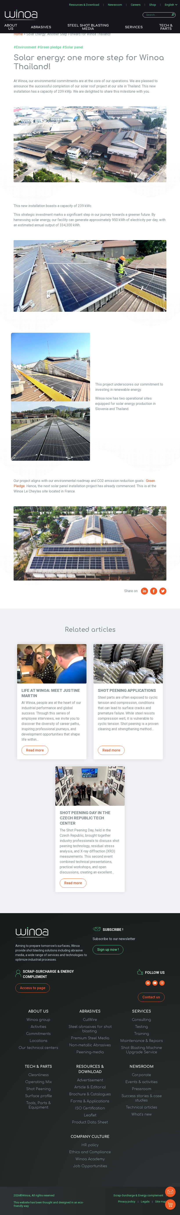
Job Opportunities (90, 1166)
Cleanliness (38, 1075)
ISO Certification (90, 1108)
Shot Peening (38, 1089)
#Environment (25, 47)
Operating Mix (38, 1082)
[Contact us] (170, 1192)
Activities (38, 1027)
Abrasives (41, 27)
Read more (35, 750)
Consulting (141, 1020)
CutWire (90, 1020)
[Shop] (170, 1204)
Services (134, 27)
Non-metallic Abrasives (90, 1045)
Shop (152, 4)
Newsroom (115, 4)
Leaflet (90, 1115)
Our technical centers (38, 1048)
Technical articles (141, 1107)
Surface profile (38, 1096)
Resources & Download (84, 4)
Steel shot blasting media (88, 27)
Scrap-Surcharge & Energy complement (138, 1195)
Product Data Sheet (90, 1122)
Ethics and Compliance (90, 1152)
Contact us (151, 997)
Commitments (38, 1034)
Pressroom (141, 1089)
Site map (160, 1201)
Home (18, 34)
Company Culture (90, 1137)
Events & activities (141, 1082)
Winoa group (38, 1020)
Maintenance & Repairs (141, 1041)
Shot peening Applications (127, 690)
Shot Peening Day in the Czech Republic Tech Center (85, 817)
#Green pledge (49, 47)
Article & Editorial (90, 1087)
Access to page (32, 988)
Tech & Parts (166, 27)
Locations (38, 1041)
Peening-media (90, 1052)
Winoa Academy (90, 1159)
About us (10, 27)
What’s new (141, 1114)
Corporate (141, 1075)
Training (141, 1034)
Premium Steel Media (90, 1038)
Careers (135, 4)
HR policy (90, 1145)
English (169, 4)
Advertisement (90, 1080)
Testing (141, 1027)
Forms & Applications (90, 1101)
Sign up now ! (108, 950)
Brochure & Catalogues (90, 1094)
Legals (145, 1201)
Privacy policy (126, 1201)
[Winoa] (21, 15)
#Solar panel (72, 47)
